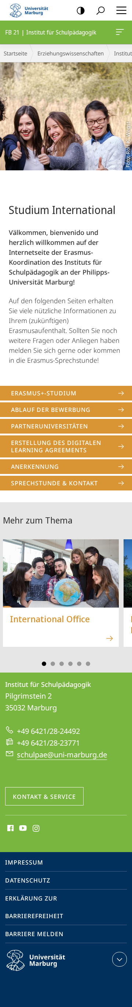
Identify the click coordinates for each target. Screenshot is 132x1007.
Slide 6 (88, 664)
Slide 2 (53, 664)
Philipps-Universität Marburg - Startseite (31, 10)
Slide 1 (44, 664)
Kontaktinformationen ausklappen (119, 959)
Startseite (15, 53)
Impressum (24, 862)
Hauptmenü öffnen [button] (121, 10)
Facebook (9, 828)
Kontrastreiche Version (81, 10)
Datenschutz (27, 880)
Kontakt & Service (44, 797)
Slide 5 (79, 664)
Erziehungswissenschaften (70, 53)
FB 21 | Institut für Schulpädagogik (121, 32)
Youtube (22, 828)
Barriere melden (34, 934)
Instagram (36, 828)
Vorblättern (122, 597)
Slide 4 (70, 664)
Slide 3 (61, 664)
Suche (100, 10)
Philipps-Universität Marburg (48, 972)
